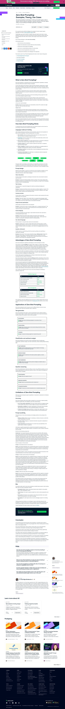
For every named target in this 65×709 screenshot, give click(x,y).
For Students (41, 673)
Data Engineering (9, 688)
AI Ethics (37, 505)
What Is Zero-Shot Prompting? (6, 32)
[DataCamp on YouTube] (15, 703)
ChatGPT (51, 680)
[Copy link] (2, 48)
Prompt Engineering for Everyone (23, 55)
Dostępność (36, 705)
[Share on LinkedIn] (4, 48)
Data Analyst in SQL (42, 685)
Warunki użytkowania (9, 707)
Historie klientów (30, 678)
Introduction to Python (20, 685)
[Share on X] (11, 48)
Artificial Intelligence (53, 676)
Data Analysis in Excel (20, 691)
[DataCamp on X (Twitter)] (9, 703)
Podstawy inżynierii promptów (31, 603)
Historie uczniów (41, 678)
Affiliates (7, 676)
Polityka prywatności (9, 705)
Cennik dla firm (30, 673)
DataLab (18, 680)
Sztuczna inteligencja (26, 12)
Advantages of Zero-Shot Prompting (6, 37)
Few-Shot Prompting (20, 59)
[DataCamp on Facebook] (6, 703)
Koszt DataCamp (41, 677)
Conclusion (3, 43)
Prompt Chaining (20, 60)
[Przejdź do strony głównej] (8, 5)
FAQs (2, 44)
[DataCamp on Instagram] (18, 703)
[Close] (64, 2)
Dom (16, 12)
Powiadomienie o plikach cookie (17, 705)
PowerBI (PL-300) (52, 691)
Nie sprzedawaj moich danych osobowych (28, 705)
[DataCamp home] (12, 701)
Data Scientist (52, 688)
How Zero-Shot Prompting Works (6, 34)
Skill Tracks (19, 673)
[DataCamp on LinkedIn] (12, 703)
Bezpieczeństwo (41, 705)
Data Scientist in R (41, 688)
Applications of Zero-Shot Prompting (6, 39)
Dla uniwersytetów (41, 680)
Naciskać (7, 673)
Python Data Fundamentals (32, 688)
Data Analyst (52, 685)
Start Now (56, 1)
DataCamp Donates (42, 681)
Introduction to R (19, 688)
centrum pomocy (8, 679)
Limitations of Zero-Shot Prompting (5, 41)
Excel (50, 679)
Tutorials (20, 12)
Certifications (19, 676)
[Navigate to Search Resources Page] (45, 8)
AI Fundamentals (30, 685)
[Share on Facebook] (6, 48)
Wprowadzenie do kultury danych (13, 603)
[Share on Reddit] (8, 48)
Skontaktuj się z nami (9, 680)
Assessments (19, 679)
